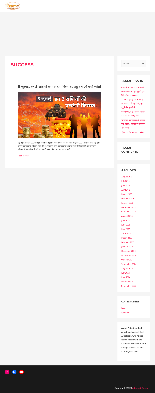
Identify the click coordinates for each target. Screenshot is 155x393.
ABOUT (125, 6)
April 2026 (126, 189)
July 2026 (125, 181)
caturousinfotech (140, 388)
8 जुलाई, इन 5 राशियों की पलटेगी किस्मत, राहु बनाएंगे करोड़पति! (59, 86)
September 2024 (128, 264)
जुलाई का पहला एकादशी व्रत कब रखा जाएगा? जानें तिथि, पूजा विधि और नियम (133, 124)
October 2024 (127, 259)
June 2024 (125, 277)
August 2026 (127, 176)
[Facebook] (14, 372)
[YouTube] (21, 372)
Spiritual (125, 312)
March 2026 (126, 194)
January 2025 (127, 246)
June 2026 (125, 185)
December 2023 (128, 281)
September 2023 (128, 286)
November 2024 (128, 255)
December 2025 (128, 207)
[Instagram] (7, 372)
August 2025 (127, 216)
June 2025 (125, 224)
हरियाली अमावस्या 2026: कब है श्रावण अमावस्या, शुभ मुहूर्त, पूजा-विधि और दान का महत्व (133, 91)
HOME (106, 6)
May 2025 (125, 229)
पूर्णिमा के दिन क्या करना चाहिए (132, 132)
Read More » (23, 155)
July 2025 (125, 220)
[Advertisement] (77, 30)
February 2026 (127, 198)
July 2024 (125, 273)
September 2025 (128, 211)
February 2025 (127, 242)
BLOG (115, 6)
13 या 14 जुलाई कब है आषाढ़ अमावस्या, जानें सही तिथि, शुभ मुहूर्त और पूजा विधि (132, 103)
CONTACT (137, 6)
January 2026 (127, 203)
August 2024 (127, 268)
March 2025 (126, 238)
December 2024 (128, 251)
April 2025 (126, 233)
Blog (123, 308)
